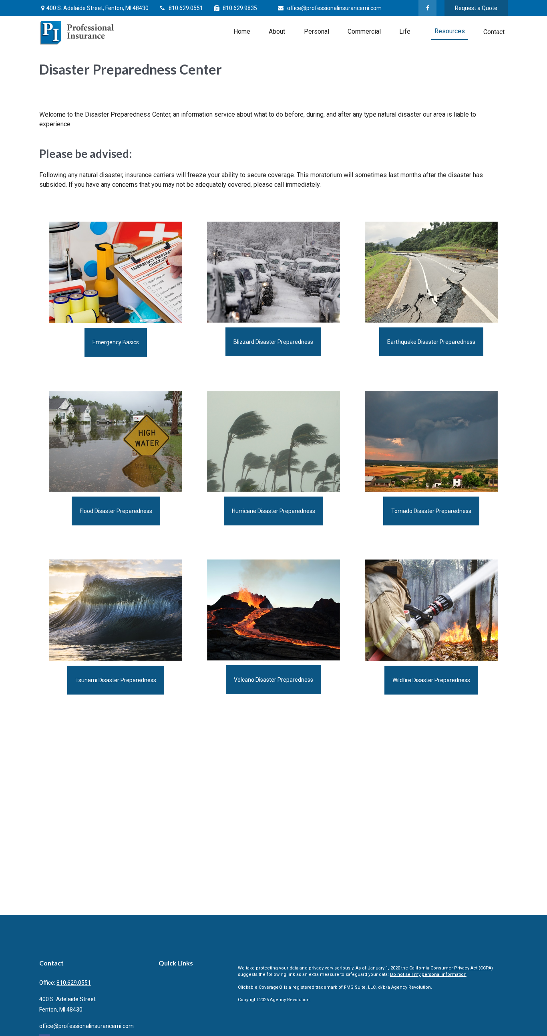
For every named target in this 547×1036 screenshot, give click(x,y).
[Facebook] (427, 8)
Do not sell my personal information (428, 974)
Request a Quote (476, 8)
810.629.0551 (186, 8)
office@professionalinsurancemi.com (334, 8)
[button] (241, 31)
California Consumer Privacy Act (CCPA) (451, 968)
